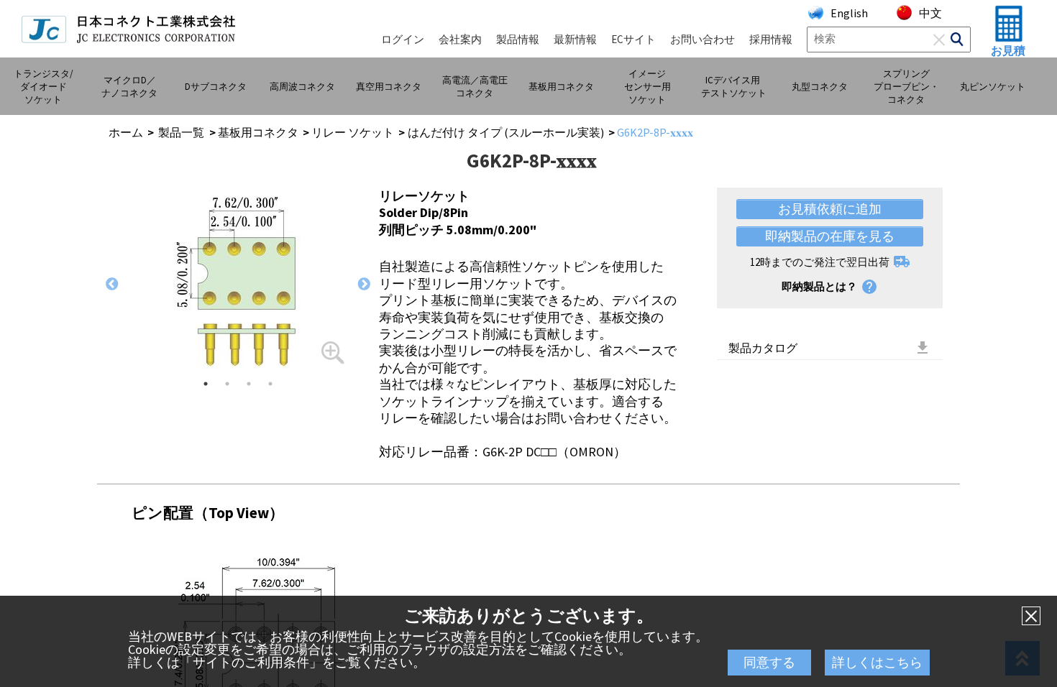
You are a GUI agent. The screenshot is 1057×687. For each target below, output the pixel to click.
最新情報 (575, 39)
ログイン (402, 39)
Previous (112, 284)
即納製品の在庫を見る (829, 236)
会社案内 (460, 39)
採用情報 (770, 39)
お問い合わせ (702, 39)
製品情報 (517, 39)
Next (364, 284)
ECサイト (633, 39)
